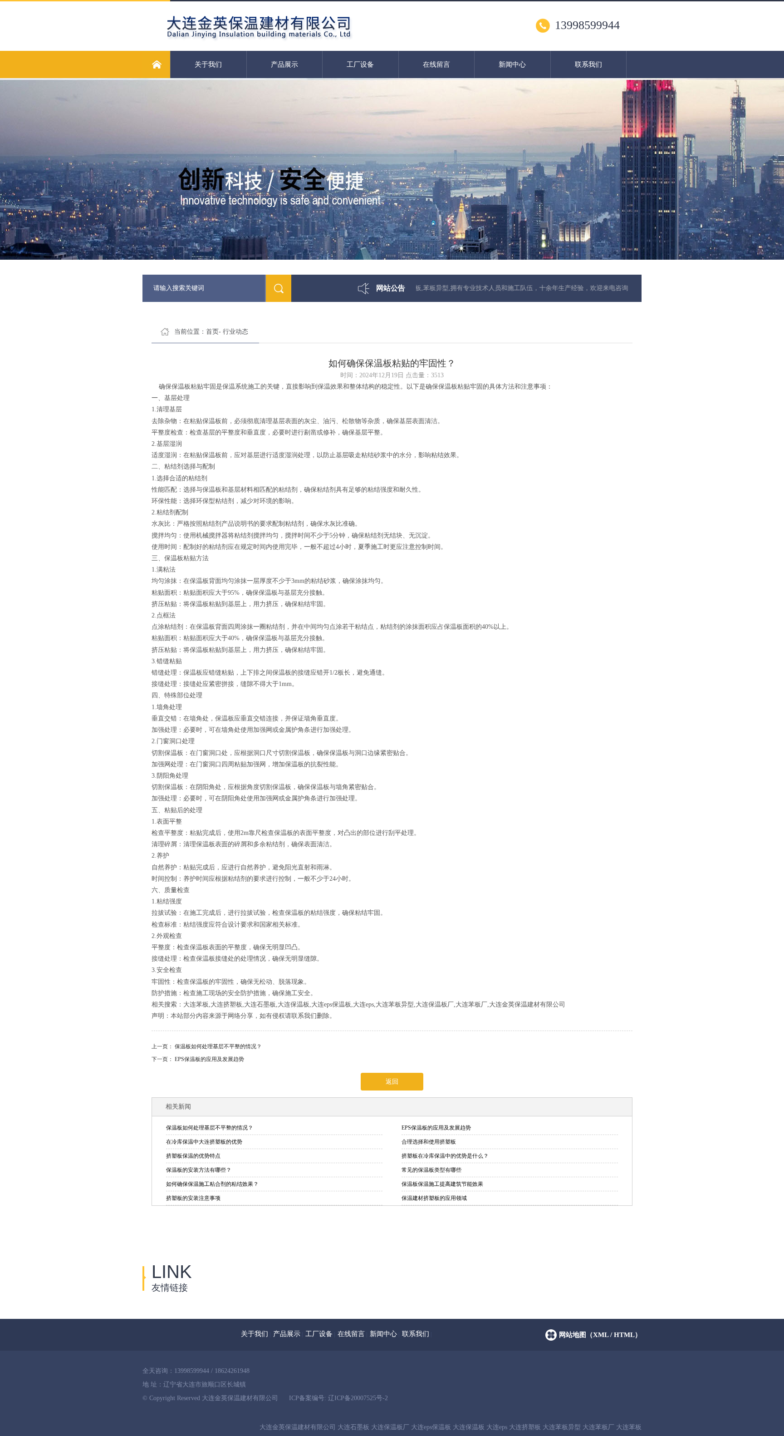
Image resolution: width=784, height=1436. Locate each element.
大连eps (496, 1427)
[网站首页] (156, 64)
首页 (212, 331)
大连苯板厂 (598, 1427)
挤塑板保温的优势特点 (193, 1156)
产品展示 (284, 64)
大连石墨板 (353, 1427)
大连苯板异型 (562, 1427)
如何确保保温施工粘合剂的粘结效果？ (212, 1184)
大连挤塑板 (525, 1427)
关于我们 (208, 64)
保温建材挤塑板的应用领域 (434, 1198)
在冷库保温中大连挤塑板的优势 (204, 1142)
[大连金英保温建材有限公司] (297, 40)
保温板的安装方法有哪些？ (198, 1170)
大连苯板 (629, 1427)
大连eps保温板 (431, 1427)
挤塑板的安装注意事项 (193, 1198)
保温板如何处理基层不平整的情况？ (218, 1046)
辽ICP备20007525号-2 (358, 1398)
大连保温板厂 (390, 1427)
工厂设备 (360, 64)
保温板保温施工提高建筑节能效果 (442, 1184)
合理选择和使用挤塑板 (429, 1142)
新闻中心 (512, 64)
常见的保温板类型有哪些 (431, 1170)
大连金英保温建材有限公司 (298, 1427)
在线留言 (436, 64)
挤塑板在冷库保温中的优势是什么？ (445, 1156)
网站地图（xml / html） (600, 1334)
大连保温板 (469, 1427)
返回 (392, 1081)
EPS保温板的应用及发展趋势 (209, 1059)
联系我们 (588, 64)
